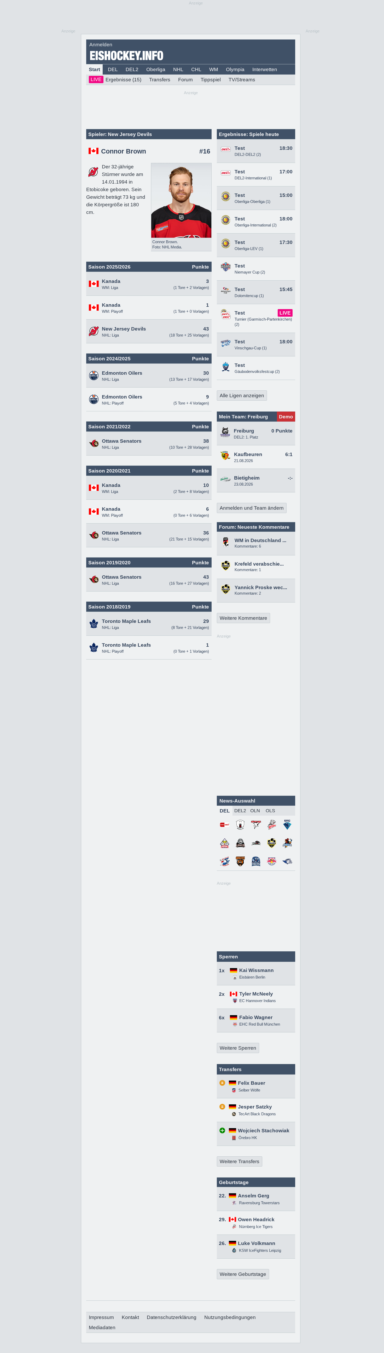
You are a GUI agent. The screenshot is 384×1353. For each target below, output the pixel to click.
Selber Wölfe (248, 1090)
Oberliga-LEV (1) (249, 248)
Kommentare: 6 (248, 546)
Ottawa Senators (122, 441)
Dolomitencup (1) (249, 295)
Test (240, 148)
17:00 (286, 171)
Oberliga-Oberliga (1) (252, 201)
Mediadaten (102, 1327)
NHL (178, 69)
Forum (185, 79)
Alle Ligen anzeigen (242, 395)
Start (94, 69)
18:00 (286, 218)
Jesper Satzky (255, 1107)
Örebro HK (247, 1137)
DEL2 (132, 69)
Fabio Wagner (255, 1017)
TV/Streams (242, 79)
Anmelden (100, 44)
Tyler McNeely (256, 994)
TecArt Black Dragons (256, 1114)
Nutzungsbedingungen (230, 1317)
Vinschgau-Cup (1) (251, 348)
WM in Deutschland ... (260, 540)
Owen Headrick (256, 1219)
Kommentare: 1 (248, 569)
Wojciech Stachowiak (263, 1130)
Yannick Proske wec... (261, 587)
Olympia (235, 69)
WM (213, 69)
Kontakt (130, 1317)
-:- (290, 478)
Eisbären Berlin (252, 977)
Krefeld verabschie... (259, 564)
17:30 (286, 242)
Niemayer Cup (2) (250, 272)
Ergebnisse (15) (116, 79)
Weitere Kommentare (243, 618)
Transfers (159, 79)
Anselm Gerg (253, 1195)
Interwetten (264, 69)
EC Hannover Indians (257, 1000)
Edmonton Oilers (122, 373)
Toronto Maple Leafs (126, 621)
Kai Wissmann (256, 970)
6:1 (289, 454)
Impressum (101, 1317)
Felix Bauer (251, 1083)
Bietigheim (247, 478)
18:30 (286, 148)
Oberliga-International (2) (256, 225)
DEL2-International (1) (253, 178)
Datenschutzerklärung (171, 1317)
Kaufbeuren (248, 454)
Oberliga (155, 69)
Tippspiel (211, 79)
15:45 (286, 289)
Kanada (111, 281)
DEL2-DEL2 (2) (248, 154)
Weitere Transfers (239, 1161)
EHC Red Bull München (259, 1024)
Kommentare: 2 (248, 593)
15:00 (286, 195)
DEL (113, 69)
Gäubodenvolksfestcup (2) (257, 371)
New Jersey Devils (124, 329)
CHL (196, 69)
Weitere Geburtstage (243, 1274)
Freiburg (244, 431)
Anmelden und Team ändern (252, 508)
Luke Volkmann (256, 1243)
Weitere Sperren (238, 1048)
